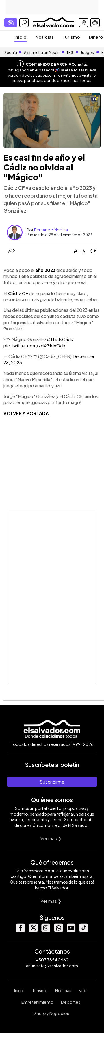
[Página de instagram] (45, 930)
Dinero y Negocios (51, 1013)
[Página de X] (33, 930)
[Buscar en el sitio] (24, 22)
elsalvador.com (41, 75)
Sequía (10, 52)
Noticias (44, 37)
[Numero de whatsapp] (58, 930)
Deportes (70, 1002)
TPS (69, 52)
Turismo (71, 37)
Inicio (20, 37)
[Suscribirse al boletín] (10, 22)
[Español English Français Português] (95, 22)
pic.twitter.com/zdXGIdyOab (34, 345)
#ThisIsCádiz (60, 339)
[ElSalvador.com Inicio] (53, 22)
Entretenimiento (37, 1002)
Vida (83, 990)
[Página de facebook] (20, 930)
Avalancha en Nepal (42, 52)
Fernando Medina (51, 229)
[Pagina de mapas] (83, 22)
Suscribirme (52, 782)
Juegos (87, 52)
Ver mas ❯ (51, 838)
